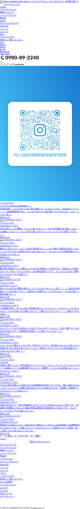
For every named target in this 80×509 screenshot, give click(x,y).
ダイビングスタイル (9, 23)
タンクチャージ (7, 496)
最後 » (38, 436)
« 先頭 (9, 436)
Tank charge (5, 54)
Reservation (5, 51)
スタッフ (4, 32)
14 (22, 436)
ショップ (4, 29)
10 (16, 436)
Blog (2, 34)
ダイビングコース (8, 444)
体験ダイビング (7, 12)
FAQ (2, 42)
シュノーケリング (8, 15)
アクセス (4, 490)
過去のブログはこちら (40, 441)
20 (32, 436)
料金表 (3, 18)
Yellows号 (4, 26)
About (2, 21)
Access (3, 49)
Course (3, 7)
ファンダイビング (8, 9)
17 (28, 436)
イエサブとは (6, 459)
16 (26, 436)
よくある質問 (6, 482)
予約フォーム (6, 493)
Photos (3, 45)
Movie (2, 47)
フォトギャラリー (8, 485)
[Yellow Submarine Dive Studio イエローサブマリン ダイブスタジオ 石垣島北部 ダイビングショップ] (40, 4)
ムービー (4, 487)
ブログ (3, 439)
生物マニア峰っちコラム (11, 40)
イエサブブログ (7, 37)
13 (19, 436)
